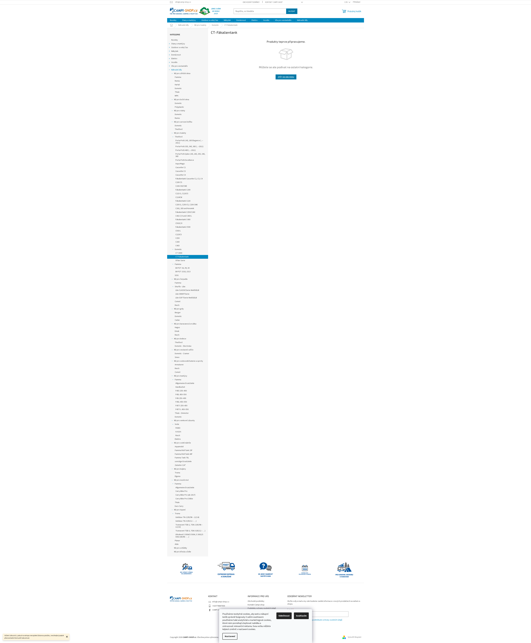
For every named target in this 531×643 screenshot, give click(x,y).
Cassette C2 (180, 167)
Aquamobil (179, 446)
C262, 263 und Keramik (184, 208)
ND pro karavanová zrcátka (185, 323)
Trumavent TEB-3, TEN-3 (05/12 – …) (190, 530)
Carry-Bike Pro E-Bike (184, 498)
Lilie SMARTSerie (182, 294)
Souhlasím (301, 615)
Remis (177, 81)
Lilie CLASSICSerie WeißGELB (187, 290)
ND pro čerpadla (180, 279)
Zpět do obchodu (286, 77)
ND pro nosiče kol (181, 480)
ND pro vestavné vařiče (183, 349)
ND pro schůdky (180, 548)
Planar (177, 540)
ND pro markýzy (180, 376)
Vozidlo (174, 62)
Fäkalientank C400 (182, 219)
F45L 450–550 (180, 394)
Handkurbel (180, 387)
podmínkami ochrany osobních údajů (327, 620)
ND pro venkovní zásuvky (184, 420)
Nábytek (174, 51)
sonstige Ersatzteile (183, 461)
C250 (177, 238)
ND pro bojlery (180, 469)
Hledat (291, 11)
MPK (176, 95)
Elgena (177, 476)
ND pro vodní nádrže (182, 442)
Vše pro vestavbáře (179, 66)
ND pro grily (179, 308)
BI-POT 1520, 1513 (182, 271)
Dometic (178, 88)
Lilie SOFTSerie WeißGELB (186, 297)
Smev (177, 357)
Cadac (177, 320)
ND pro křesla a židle (182, 551)
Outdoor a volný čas (179, 47)
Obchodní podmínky (251, 2)
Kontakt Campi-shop (274, 2)
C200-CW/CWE (181, 186)
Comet (177, 301)
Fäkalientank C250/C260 (185, 212)
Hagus (177, 327)
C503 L (178, 230)
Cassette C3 (180, 171)
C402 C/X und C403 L (183, 216)
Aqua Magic (180, 163)
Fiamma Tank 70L (182, 457)
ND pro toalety (180, 133)
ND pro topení (179, 509)
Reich (177, 305)
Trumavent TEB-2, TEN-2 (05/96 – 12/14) (189, 526)
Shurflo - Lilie (180, 286)
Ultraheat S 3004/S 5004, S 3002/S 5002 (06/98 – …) (189, 535)
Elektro (174, 58)
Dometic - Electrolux (183, 346)
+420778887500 (218, 606)
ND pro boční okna (181, 99)
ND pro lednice (180, 338)
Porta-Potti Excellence (184, 160)
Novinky (174, 40)
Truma (177, 472)
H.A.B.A (178, 431)
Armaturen (179, 364)
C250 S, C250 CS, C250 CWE (186, 204)
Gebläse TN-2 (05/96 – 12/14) (187, 517)
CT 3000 (178, 253)
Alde (177, 544)
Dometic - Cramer (182, 353)
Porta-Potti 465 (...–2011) (185, 150)
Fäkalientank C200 (182, 189)
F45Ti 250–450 (181, 405)
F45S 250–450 (181, 390)
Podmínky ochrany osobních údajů (262, 608)
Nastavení (230, 636)
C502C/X (178, 223)
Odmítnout (284, 615)
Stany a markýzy (178, 43)
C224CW (178, 197)
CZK (346, 2)
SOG (177, 275)
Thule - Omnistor (182, 413)
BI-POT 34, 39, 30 (182, 268)
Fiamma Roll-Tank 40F (183, 454)
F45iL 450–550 (181, 402)
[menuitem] (173, 20)
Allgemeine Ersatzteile (184, 383)
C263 (177, 242)
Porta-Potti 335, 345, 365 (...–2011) (189, 146)
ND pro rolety (179, 110)
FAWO (177, 428)
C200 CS (178, 182)
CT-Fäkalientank (182, 256)
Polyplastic (179, 107)
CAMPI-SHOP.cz (218, 610)
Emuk (177, 331)
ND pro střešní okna (182, 73)
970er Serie (180, 260)
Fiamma (178, 77)
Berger (178, 312)
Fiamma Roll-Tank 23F (183, 450)
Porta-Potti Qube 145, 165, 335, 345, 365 (190, 155)
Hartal (177, 84)
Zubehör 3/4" (180, 465)
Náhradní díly (176, 69)
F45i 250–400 (180, 398)
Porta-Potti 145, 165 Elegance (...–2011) (189, 141)
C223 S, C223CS (181, 193)
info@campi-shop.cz (220, 601)
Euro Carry (179, 506)
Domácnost (176, 54)
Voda (177, 424)
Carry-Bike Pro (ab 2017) (185, 495)
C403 (177, 245)
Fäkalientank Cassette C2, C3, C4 (189, 178)
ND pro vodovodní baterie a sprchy (188, 361)
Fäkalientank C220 (182, 201)
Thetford (178, 129)
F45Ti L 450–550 (182, 409)
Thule (177, 92)
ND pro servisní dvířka (183, 122)
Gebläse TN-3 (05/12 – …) (185, 521)
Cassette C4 (180, 175)
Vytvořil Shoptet (354, 637)
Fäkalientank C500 (182, 227)
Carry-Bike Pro (181, 491)
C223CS (178, 234)
